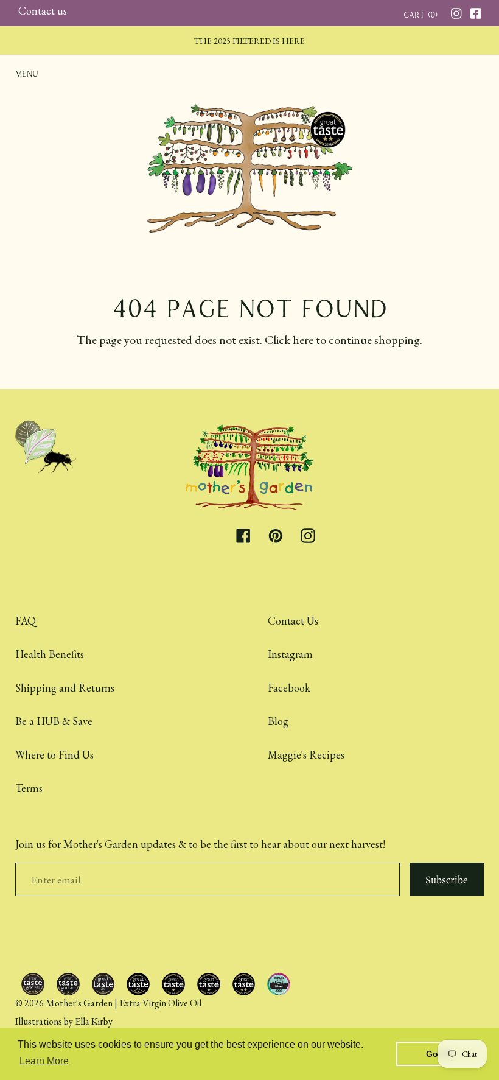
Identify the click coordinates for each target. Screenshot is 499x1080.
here (303, 340)
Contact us (42, 11)
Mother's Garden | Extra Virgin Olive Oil (123, 1003)
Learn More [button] (44, 1061)
